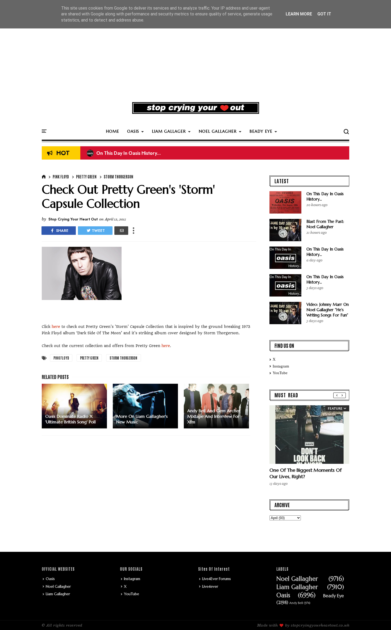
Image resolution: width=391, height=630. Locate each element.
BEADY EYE (260, 131)
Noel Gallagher (58, 586)
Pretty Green (86, 176)
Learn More (299, 13)
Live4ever (210, 586)
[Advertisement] (195, 57)
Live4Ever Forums (216, 578)
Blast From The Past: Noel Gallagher (325, 224)
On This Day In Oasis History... (123, 153)
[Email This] (121, 230)
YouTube (280, 373)
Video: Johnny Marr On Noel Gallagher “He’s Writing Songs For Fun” (327, 310)
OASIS (133, 131)
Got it (324, 13)
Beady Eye (333, 596)
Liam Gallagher (58, 593)
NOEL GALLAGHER (218, 131)
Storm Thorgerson (118, 176)
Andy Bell (296, 603)
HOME (112, 131)
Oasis (50, 578)
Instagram (281, 366)
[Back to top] (378, 617)
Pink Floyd (61, 176)
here (56, 326)
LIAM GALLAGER (169, 131)
